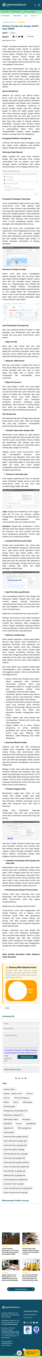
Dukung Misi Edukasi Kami (22, 967)
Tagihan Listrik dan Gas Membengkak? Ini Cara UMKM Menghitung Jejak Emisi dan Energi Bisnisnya (10, 1277)
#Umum (29, 1093)
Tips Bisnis (21, 22)
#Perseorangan (9, 1106)
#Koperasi (26, 1119)
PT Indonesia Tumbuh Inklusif (10, 1332)
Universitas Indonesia (10, 1324)
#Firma (19, 1124)
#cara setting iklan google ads (15, 1141)
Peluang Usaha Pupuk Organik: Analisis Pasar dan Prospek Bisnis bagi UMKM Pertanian (30, 1251)
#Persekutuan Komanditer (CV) (15, 1111)
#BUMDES (8, 1124)
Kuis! (25, 16)
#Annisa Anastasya (21, 1098)
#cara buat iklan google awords (16, 1136)
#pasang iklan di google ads (14, 1175)
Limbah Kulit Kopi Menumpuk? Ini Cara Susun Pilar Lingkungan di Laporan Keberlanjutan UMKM (10, 1251)
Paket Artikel (17, 16)
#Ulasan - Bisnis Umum (13, 1093)
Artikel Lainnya (21, 1289)
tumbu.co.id (28, 1317)
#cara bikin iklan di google (14, 1184)
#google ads (8, 1128)
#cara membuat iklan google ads (16, 1167)
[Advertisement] (12, 1218)
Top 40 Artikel (5, 16)
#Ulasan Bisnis (9, 1089)
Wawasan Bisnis (15, 11)
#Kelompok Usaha (11, 1119)
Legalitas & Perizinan (29, 11)
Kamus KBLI (34, 16)
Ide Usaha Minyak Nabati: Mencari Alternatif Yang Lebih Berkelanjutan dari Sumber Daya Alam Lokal (30, 1277)
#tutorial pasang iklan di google (16, 1154)
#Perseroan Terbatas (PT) (13, 1115)
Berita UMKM (5, 11)
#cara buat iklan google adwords (16, 1162)
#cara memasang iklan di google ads (18, 1188)
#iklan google (9, 1132)
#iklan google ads (24, 1128)
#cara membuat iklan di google (15, 1192)
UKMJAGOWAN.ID (30, 1315)
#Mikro (6, 1102)
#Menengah (27, 1102)
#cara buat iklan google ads (14, 1158)
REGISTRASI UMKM (34, 1353)
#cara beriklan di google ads (14, 1171)
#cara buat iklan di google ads (15, 1145)
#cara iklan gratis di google (14, 1149)
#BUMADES (31, 1124)
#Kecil (15, 1102)
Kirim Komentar (27, 1057)
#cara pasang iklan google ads (15, 1179)
